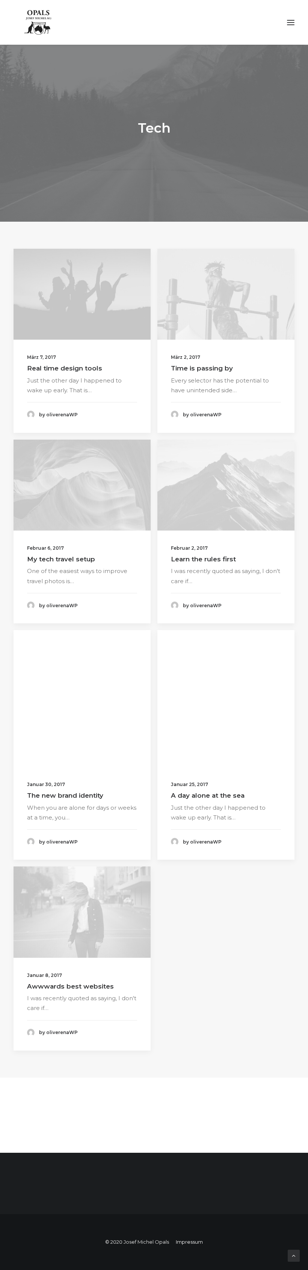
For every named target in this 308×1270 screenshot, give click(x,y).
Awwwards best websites (70, 986)
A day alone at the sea (208, 795)
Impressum (189, 1242)
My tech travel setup (61, 559)
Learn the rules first (203, 559)
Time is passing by (202, 368)
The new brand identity (65, 795)
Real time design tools (64, 368)
